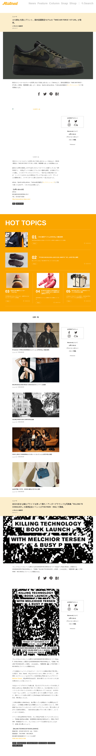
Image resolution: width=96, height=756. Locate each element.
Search (88, 3)
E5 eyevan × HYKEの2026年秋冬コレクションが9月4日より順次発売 (30, 350)
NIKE (14, 203)
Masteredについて (72, 131)
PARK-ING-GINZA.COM (19, 738)
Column (54, 3)
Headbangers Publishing (32, 743)
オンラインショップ (73, 85)
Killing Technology (42, 743)
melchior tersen (51, 743)
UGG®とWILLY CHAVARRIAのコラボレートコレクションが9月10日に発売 (32, 454)
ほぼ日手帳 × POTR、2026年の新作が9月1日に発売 (26, 489)
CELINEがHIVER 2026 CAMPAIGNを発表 (23, 419)
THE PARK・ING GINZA (17, 745)
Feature (43, 3)
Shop (72, 3)
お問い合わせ (72, 134)
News (32, 3)
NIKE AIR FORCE (19, 203)
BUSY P (14, 743)
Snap (64, 3)
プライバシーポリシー (72, 137)
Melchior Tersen (17, 678)
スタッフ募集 (72, 139)
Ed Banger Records (22, 743)
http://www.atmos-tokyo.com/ (21, 199)
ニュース (14, 16)
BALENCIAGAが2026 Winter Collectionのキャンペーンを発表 (29, 384)
